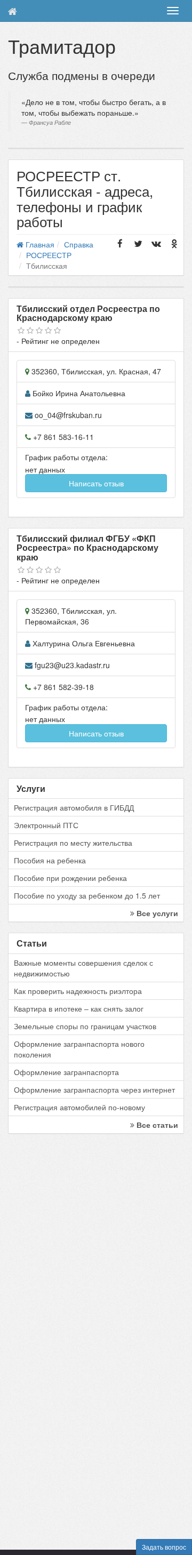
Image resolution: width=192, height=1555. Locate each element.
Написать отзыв (96, 483)
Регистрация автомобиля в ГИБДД (74, 807)
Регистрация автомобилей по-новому (79, 1107)
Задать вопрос (164, 1546)
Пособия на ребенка (50, 860)
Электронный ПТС (46, 825)
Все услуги (156, 913)
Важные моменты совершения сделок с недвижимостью (83, 968)
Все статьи (156, 1124)
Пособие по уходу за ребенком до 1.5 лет (87, 895)
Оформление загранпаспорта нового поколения (79, 1049)
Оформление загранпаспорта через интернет (94, 1089)
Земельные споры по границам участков (85, 1026)
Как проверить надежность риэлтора (78, 990)
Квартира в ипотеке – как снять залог (78, 1008)
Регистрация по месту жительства (73, 842)
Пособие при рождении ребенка (70, 877)
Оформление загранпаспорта (66, 1072)
